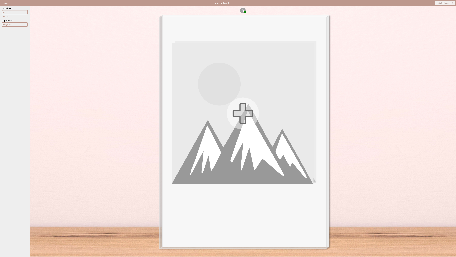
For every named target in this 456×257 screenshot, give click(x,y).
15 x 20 (6, 16)
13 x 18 (6, 12)
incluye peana (8, 24)
